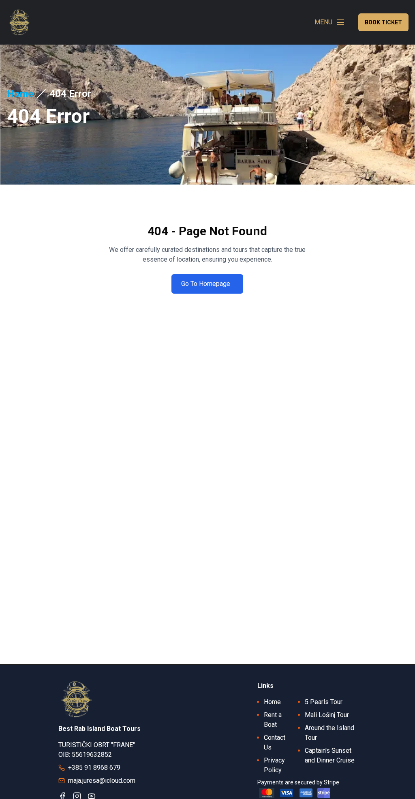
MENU (323, 22)
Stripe (331, 782)
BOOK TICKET (383, 22)
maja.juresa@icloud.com (101, 780)
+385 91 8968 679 (94, 767)
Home (20, 93)
